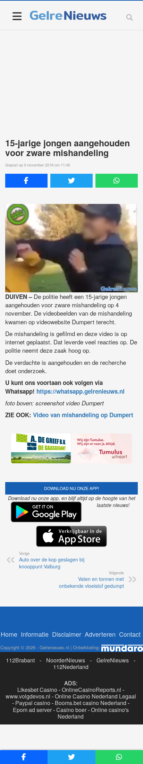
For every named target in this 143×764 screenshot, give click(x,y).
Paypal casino (32, 703)
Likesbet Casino (37, 690)
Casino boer (71, 710)
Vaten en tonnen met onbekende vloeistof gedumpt (91, 579)
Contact (130, 633)
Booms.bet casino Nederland (90, 703)
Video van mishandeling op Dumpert (83, 415)
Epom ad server (32, 710)
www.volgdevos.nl (28, 696)
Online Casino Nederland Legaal (95, 696)
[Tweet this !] (71, 181)
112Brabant (20, 660)
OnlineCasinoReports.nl (91, 690)
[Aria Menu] (16, 16)
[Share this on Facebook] (26, 181)
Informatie (35, 633)
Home (9, 633)
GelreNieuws (112, 660)
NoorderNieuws (65, 660)
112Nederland (71, 667)
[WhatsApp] (116, 181)
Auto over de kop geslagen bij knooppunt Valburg (51, 560)
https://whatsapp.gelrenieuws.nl (80, 391)
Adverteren (100, 633)
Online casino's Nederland (93, 713)
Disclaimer (66, 633)
